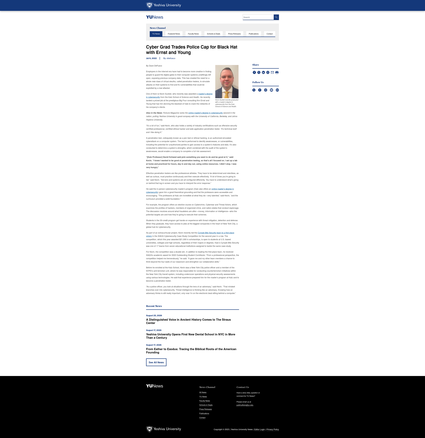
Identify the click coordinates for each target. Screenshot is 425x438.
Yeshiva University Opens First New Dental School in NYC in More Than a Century (190, 336)
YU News (156, 34)
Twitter (253, 90)
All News (202, 392)
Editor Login (259, 429)
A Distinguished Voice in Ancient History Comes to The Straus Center (188, 321)
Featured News (174, 34)
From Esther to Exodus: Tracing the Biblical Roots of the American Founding (191, 350)
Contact (270, 34)
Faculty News (193, 34)
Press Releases (234, 34)
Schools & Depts (213, 34)
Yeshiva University (163, 5)
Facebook (259, 90)
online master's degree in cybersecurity (205, 112)
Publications (254, 34)
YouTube (271, 90)
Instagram (265, 90)
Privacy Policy (273, 429)
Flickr (277, 90)
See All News (156, 362)
